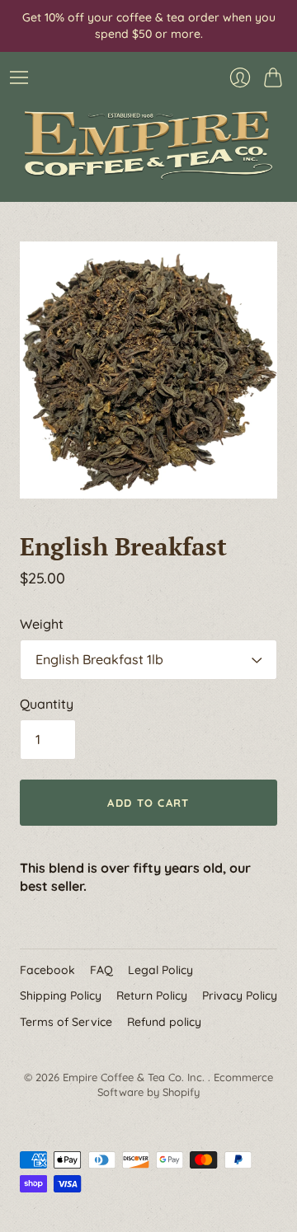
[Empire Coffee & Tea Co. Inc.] (148, 145)
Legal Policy (160, 970)
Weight (42, 624)
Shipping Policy (60, 995)
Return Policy (151, 995)
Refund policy (164, 1021)
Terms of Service (66, 1021)
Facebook (47, 970)
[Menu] (19, 77)
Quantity (46, 704)
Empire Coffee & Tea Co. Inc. (135, 1077)
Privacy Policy (239, 995)
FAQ (101, 970)
